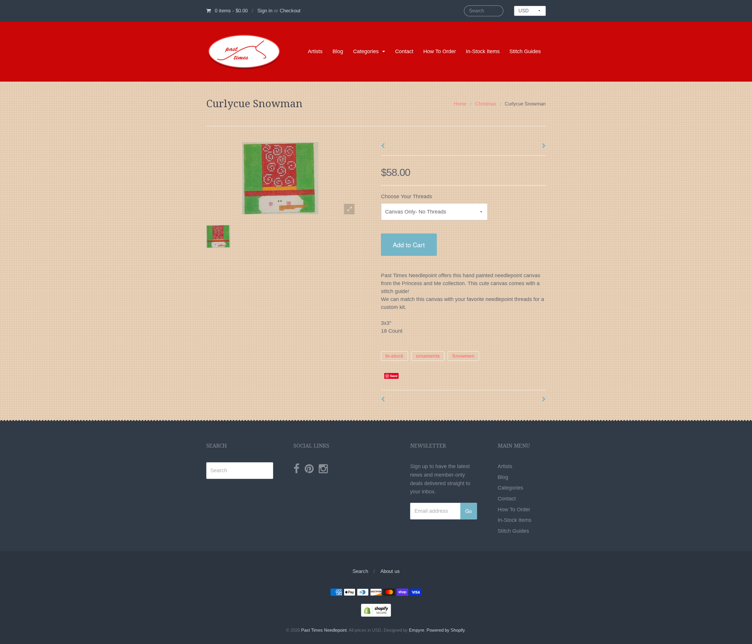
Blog (338, 51)
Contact (404, 51)
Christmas (485, 103)
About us (390, 571)
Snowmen (463, 356)
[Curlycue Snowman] (218, 236)
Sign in (264, 11)
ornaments (428, 356)
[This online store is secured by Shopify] (376, 610)
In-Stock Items (483, 51)
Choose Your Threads (406, 196)
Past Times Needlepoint (324, 630)
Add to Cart (409, 244)
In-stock (394, 356)
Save (393, 376)
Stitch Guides (525, 51)
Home (460, 103)
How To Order (439, 51)
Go (468, 510)
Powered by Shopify (446, 630)
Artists (315, 51)
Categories (366, 51)
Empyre (416, 630)
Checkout (290, 11)
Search (360, 571)
